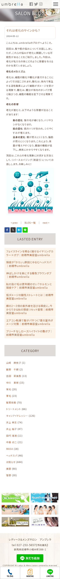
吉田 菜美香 (13, 376)
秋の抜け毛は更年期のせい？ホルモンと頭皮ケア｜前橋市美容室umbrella (29, 286)
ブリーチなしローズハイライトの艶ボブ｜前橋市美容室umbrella (29, 333)
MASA (9, 448)
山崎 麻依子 (13, 362)
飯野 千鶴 (12, 369)
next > (45, 222)
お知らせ (11, 462)
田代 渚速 (11, 435)
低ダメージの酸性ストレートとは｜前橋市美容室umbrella (30, 296)
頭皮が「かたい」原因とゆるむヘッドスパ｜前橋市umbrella (28, 264)
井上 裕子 (11, 429)
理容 (8, 475)
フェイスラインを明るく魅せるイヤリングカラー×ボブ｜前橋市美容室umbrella (29, 253)
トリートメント (13, 409)
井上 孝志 (11, 422)
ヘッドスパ (11, 455)
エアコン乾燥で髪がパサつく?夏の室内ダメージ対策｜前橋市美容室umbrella (29, 322)
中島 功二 (11, 442)
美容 (8, 468)
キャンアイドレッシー (17, 415)
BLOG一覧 (30, 222)
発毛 (8, 389)
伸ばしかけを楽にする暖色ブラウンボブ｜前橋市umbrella (28, 275)
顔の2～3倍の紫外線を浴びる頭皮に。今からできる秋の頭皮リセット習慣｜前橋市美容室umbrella (30, 309)
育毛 (8, 395)
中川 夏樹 (12, 382)
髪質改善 (11, 402)
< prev (14, 222)
